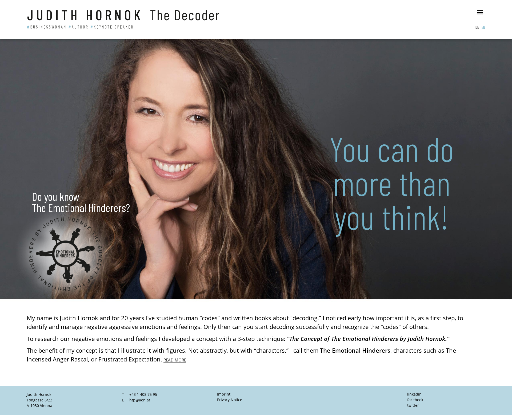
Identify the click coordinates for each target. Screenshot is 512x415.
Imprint (223, 394)
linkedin (414, 394)
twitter (413, 405)
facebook (415, 399)
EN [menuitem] (483, 27)
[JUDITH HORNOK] (134, 19)
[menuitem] (477, 27)
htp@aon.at (139, 399)
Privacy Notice (229, 399)
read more (174, 360)
